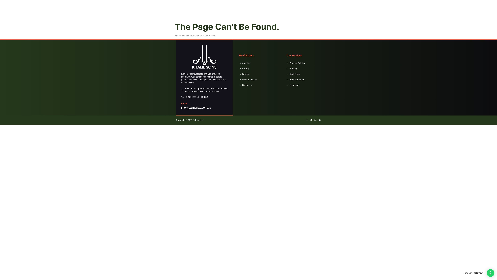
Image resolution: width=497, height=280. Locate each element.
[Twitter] (311, 120)
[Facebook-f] (305, 3)
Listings (236, 14)
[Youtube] (319, 120)
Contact (270, 14)
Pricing (257, 14)
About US (222, 14)
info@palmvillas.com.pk (196, 107)
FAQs (246, 14)
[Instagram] (315, 120)
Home (211, 14)
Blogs (281, 14)
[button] (294, 14)
